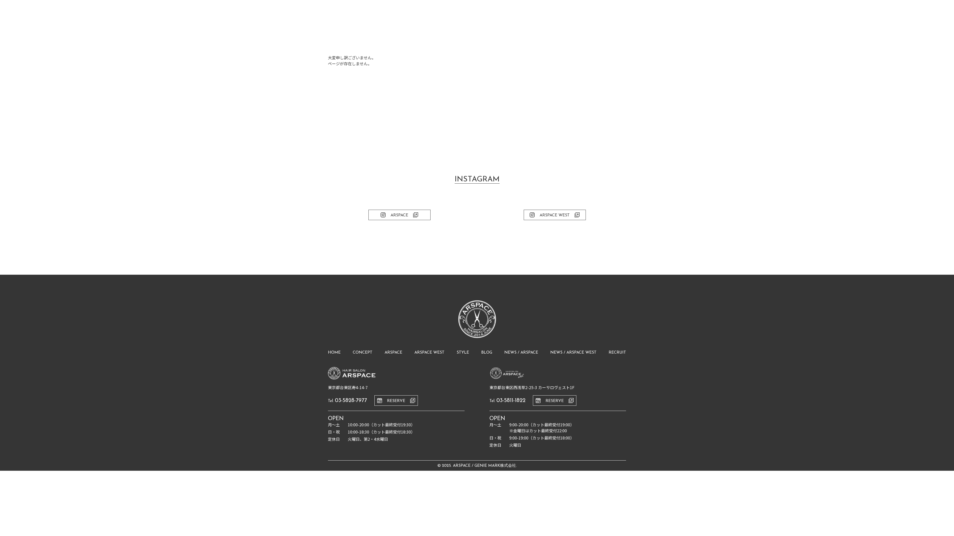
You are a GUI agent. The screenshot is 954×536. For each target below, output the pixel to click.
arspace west (429, 353)
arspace (393, 353)
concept (362, 353)
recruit (617, 353)
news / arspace (521, 353)
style (463, 353)
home (334, 353)
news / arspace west (573, 353)
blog (486, 353)
